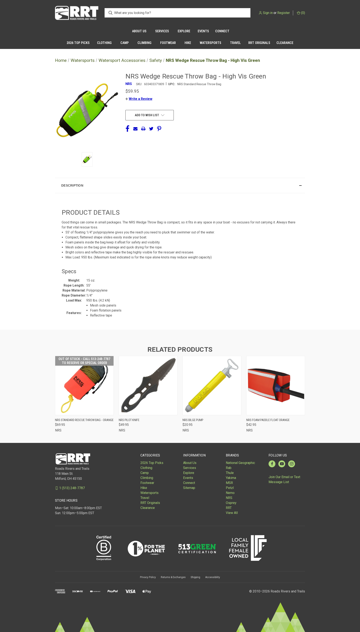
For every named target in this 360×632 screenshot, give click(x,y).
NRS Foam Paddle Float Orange (268, 420)
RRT (229, 508)
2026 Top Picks (78, 43)
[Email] (135, 128)
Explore (184, 31)
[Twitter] (151, 128)
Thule (230, 473)
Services (162, 31)
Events (203, 31)
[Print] (143, 128)
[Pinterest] (159, 128)
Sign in (268, 13)
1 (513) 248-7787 (72, 488)
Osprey (231, 503)
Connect (222, 31)
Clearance (284, 43)
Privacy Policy (148, 577)
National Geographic (240, 463)
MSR (229, 483)
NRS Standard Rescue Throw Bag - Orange (84, 420)
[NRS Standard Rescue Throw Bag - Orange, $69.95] (84, 385)
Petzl (230, 488)
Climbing (144, 43)
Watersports (210, 43)
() (302, 13)
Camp (124, 43)
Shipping (195, 577)
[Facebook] (127, 128)
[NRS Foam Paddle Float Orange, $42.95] (275, 385)
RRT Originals (259, 43)
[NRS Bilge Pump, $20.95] (211, 385)
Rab (228, 468)
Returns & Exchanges (173, 577)
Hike (188, 43)
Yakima (231, 478)
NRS (229, 498)
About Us (139, 31)
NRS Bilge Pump (192, 420)
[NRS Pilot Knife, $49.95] (148, 385)
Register (283, 13)
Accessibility (212, 577)
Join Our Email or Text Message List (284, 479)
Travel (235, 43)
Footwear (168, 43)
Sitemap (189, 488)
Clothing (104, 43)
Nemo (230, 493)
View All (232, 513)
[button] (138, 99)
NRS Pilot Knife (129, 420)
